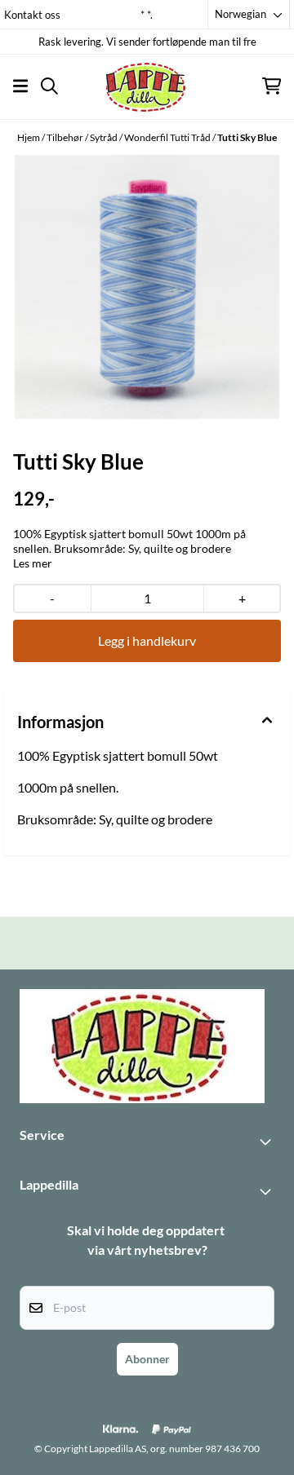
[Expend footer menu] (268, 1191)
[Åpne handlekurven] (271, 86)
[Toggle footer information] (267, 1141)
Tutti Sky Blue (247, 137)
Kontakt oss (32, 14)
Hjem (29, 137)
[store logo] (147, 86)
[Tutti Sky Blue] (147, 287)
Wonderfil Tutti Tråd (168, 137)
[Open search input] (49, 86)
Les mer (32, 563)
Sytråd (104, 137)
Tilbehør (66, 137)
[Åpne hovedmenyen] (20, 86)
